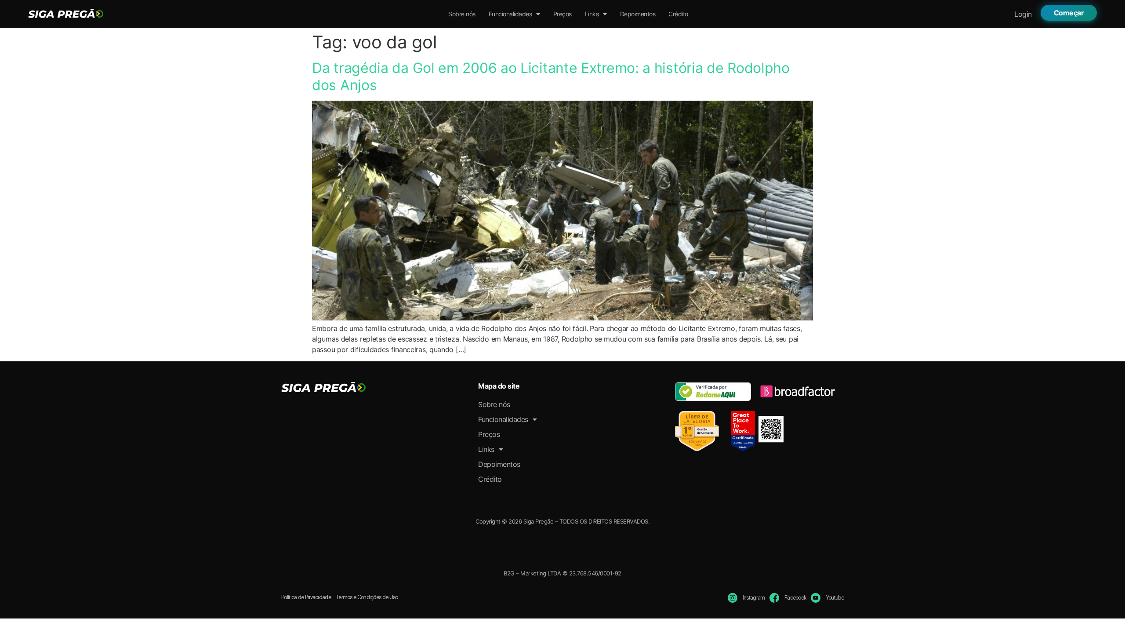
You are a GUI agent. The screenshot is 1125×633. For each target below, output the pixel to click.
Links (592, 14)
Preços (562, 14)
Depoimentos (638, 14)
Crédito (678, 14)
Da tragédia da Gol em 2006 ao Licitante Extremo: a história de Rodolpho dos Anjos (551, 76)
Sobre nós (461, 14)
